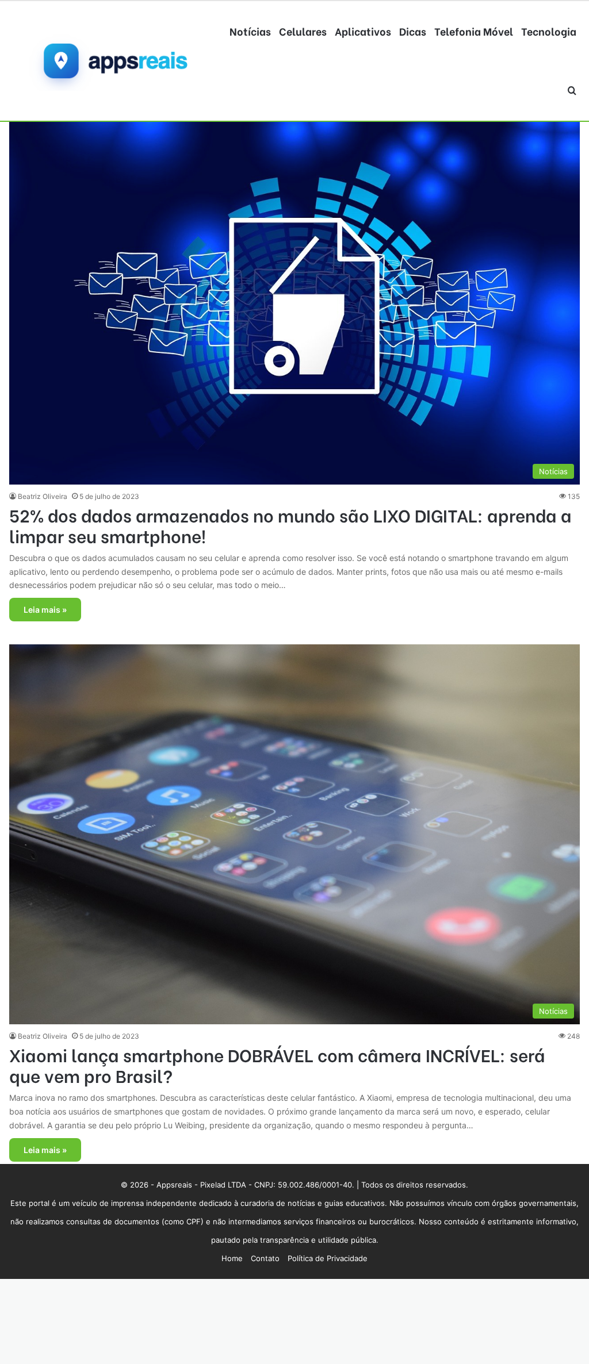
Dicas (412, 31)
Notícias (250, 31)
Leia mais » (45, 609)
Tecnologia (548, 31)
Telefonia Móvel (473, 31)
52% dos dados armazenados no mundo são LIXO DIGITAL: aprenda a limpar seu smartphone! (290, 525)
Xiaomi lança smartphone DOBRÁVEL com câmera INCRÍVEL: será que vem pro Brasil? (277, 1065)
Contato (265, 1258)
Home (232, 1258)
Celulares (303, 31)
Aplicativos (363, 31)
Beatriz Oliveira (42, 496)
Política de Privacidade (328, 1258)
